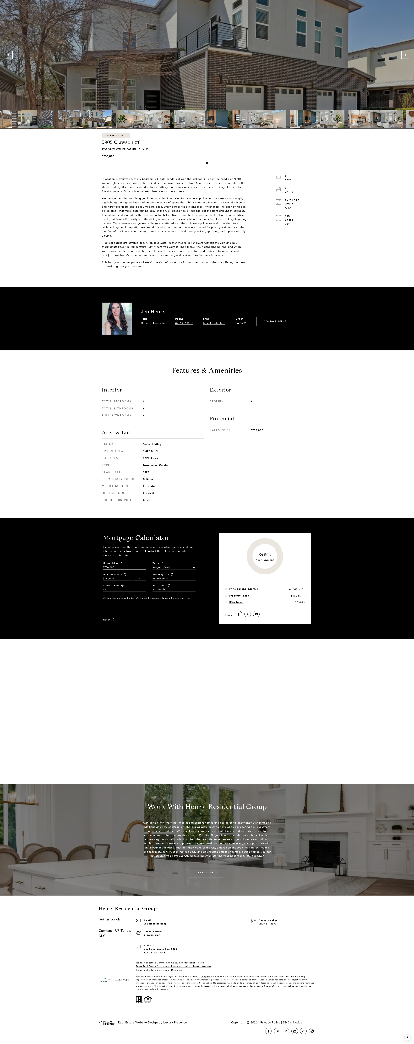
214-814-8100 (152, 935)
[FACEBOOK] (268, 1031)
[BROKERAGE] (312, 1031)
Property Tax (161, 574)
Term (156, 563)
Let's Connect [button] (207, 872)
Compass (205, 976)
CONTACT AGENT (275, 321)
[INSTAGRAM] (277, 1031)
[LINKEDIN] (286, 1031)
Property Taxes (239, 595)
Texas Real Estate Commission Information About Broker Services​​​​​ (173, 966)
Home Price (110, 563)
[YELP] (303, 1031)
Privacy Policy (270, 1022)
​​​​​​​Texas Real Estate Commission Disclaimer (159, 970)
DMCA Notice (292, 1022)
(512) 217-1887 (184, 323)
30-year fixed (161, 567)
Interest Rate (111, 585)
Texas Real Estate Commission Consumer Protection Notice (170, 962)
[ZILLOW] (294, 1031)
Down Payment (112, 574)
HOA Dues (159, 585)
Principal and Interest (243, 589)
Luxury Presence (175, 1022)
